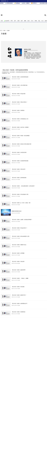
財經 (28, 20)
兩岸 (22, 20)
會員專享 (7, 20)
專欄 (36, 20)
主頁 (1, 30)
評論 (39, 20)
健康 (46, 20)
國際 (25, 20)
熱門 (15, 20)
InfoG (32, 20)
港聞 (18, 20)
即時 (12, 20)
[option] (23, 52)
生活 (42, 20)
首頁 (2, 20)
